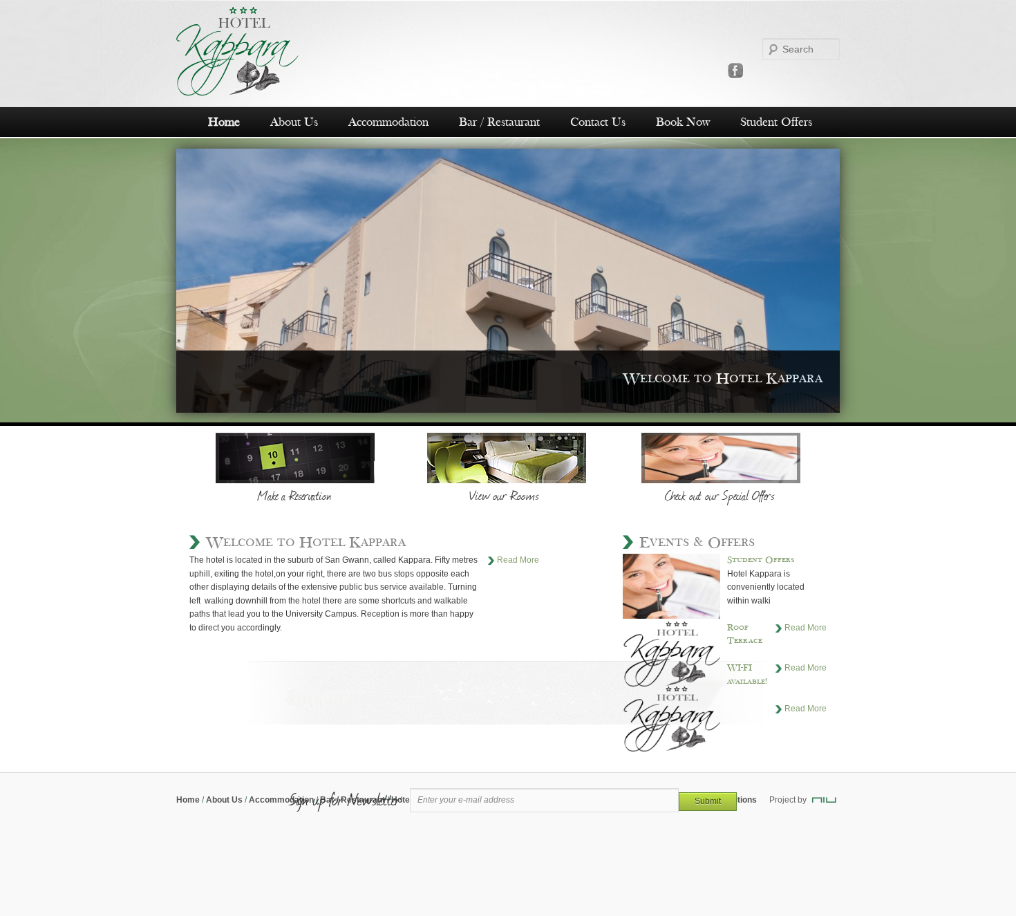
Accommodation (388, 122)
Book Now (683, 122)
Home (224, 122)
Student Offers (776, 122)
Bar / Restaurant (499, 122)
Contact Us (597, 122)
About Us (294, 122)
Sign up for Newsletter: (346, 799)
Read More (518, 560)
